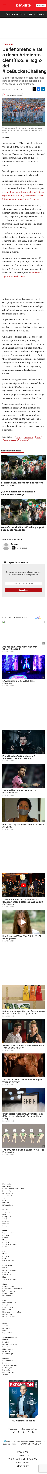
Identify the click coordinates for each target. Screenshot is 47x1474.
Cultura (5, 1247)
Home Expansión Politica (13, 1189)
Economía (40, 14)
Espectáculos (8, 1233)
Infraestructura (8, 1291)
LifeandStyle (7, 1205)
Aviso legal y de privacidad (23, 1459)
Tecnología (7, 1196)
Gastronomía (7, 1361)
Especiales (7, 1333)
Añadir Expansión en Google (14, 95)
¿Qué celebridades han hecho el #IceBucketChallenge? (18, 493)
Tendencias (8, 44)
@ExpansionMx (21, 548)
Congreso (6, 1217)
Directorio (23, 1466)
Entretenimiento (9, 1270)
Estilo (18, 437)
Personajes (7, 1368)
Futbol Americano (9, 1344)
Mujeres (5, 1203)
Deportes (6, 1272)
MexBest (6, 1358)
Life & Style (7, 1265)
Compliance (23, 1455)
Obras (5, 1198)
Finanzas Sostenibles (11, 1312)
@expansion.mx (23, 1432)
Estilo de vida (28, 437)
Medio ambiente (9, 1303)
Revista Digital (41, 5)
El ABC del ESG (8, 1316)
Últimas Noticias (12, 14)
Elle (3, 1251)
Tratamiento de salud (11, 441)
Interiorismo (7, 1296)
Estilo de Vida (8, 1372)
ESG (4, 1200)
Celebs (5, 1258)
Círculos (6, 1238)
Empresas (23, 14)
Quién (4, 1230)
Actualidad (7, 1326)
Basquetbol (7, 1347)
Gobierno (6, 1212)
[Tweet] (34, 89)
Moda (4, 1240)
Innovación (7, 1314)
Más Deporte (7, 1349)
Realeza (5, 1235)
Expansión (6, 1184)
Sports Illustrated (9, 1337)
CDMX (5, 1219)
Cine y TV (6, 1275)
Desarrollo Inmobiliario (12, 1289)
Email (23, 584)
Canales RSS (22, 1462)
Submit (23, 590)
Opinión (5, 1224)
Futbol (5, 1340)
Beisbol (5, 1342)
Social (5, 1305)
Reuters (14, 544)
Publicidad (23, 1452)
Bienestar (6, 1370)
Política (32, 14)
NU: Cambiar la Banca (23, 1420)
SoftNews (25, 441)
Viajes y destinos (9, 1365)
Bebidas (6, 1363)
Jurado (5, 1375)
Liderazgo (6, 1328)
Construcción (8, 1286)
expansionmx (15, 1432)
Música (5, 1277)
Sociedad (6, 1226)
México (5, 1214)
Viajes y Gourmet (9, 1244)
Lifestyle (6, 1351)
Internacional (8, 1193)
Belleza (5, 1242)
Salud (38, 437)
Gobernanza (7, 1307)
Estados (5, 1221)
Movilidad (6, 1309)
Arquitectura (7, 1293)
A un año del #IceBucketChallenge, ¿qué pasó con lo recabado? (22, 528)
